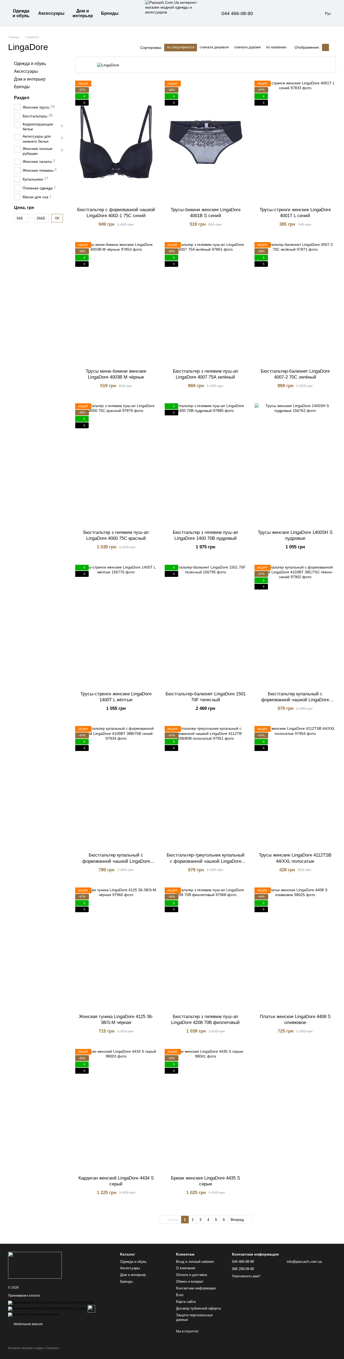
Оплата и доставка (191, 1275)
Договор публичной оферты (198, 1308)
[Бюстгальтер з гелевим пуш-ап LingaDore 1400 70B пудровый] (205, 464)
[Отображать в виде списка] (332, 47)
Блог (180, 1295)
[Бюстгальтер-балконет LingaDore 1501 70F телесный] (205, 626)
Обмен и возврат (189, 1281)
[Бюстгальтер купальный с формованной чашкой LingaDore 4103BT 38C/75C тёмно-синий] (295, 626)
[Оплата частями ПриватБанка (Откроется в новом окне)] (33, 1314)
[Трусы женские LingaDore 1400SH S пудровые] (295, 464)
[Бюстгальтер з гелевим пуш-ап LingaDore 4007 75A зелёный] (205, 303)
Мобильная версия (28, 1324)
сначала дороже (247, 47)
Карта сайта (186, 1302)
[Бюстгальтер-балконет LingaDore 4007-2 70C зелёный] (295, 303)
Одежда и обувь (21, 13)
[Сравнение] (273, 13)
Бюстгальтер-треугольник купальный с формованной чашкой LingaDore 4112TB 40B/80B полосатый (206, 861)
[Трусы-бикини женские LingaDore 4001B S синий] (205, 142)
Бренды (110, 13)
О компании (185, 1268)
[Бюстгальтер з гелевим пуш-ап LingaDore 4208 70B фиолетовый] (205, 948)
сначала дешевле (214, 47)
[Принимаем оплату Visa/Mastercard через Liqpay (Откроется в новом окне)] (47, 1308)
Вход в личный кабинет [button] (195, 1262)
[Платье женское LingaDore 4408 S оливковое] (295, 948)
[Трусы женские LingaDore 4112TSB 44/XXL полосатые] (295, 787)
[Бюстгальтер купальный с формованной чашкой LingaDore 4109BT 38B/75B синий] (116, 787)
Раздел (21, 97)
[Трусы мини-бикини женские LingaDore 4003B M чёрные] (116, 303)
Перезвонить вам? (246, 1276)
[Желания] (287, 13)
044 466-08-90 (237, 13)
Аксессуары (51, 13)
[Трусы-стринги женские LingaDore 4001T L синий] (295, 142)
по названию (276, 47)
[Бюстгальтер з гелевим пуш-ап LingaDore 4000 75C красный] (116, 464)
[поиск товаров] (132, 13)
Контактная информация (196, 1288)
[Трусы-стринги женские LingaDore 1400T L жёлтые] (116, 626)
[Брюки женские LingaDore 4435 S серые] (205, 1110)
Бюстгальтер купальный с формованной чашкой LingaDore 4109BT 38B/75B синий (116, 861)
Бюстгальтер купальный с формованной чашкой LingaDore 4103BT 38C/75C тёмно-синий (295, 699)
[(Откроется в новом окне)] (91, 1308)
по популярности (180, 47)
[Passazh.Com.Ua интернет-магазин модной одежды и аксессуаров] (35, 1265)
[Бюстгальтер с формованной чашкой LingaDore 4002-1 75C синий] (116, 142)
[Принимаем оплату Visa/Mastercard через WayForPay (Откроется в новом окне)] (51, 1302)
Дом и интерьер (83, 13)
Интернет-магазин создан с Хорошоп (33, 1348)
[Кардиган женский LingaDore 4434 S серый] (116, 1110)
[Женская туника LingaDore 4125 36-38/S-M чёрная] (116, 948)
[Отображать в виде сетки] (325, 47)
